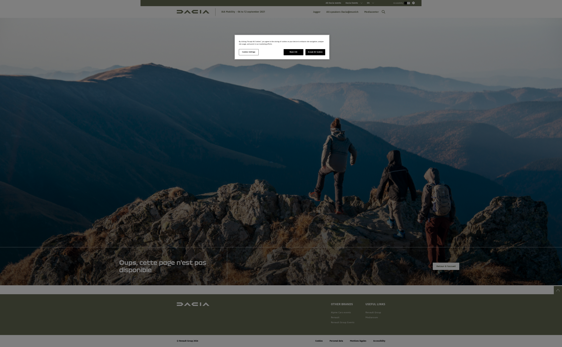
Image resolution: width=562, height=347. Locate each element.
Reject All (293, 52)
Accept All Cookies (315, 52)
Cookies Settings (248, 52)
